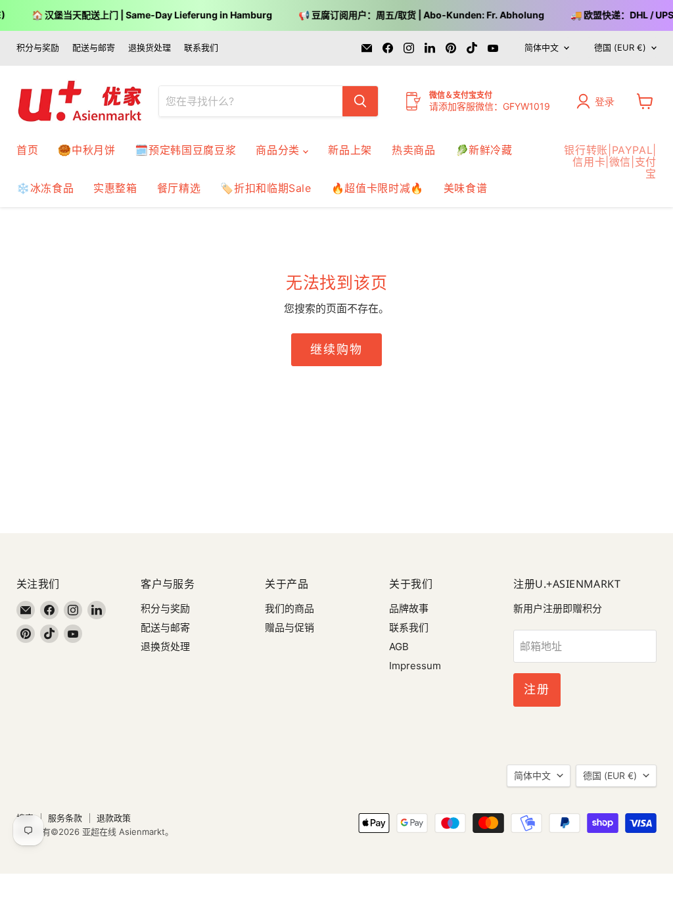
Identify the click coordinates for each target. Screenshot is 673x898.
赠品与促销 (289, 627)
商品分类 (279, 149)
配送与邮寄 (93, 48)
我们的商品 (289, 608)
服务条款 (65, 818)
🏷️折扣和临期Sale (265, 188)
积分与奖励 (37, 48)
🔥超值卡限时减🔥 (377, 188)
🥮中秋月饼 (86, 149)
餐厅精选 (179, 188)
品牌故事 (409, 608)
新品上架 (350, 149)
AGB (399, 646)
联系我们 (201, 48)
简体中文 (541, 47)
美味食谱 (466, 188)
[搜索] (360, 101)
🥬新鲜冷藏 (484, 149)
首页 (27, 149)
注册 (537, 689)
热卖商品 (414, 149)
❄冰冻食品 (45, 188)
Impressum (415, 665)
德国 (620, 47)
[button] (598, 101)
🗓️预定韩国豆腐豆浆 (185, 149)
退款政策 (114, 818)
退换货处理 (149, 48)
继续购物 (336, 349)
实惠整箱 (115, 188)
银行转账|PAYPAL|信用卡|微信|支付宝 (610, 161)
